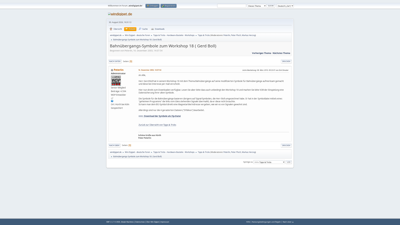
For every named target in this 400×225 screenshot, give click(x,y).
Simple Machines (127, 222)
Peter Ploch (236, 35)
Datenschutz (140, 222)
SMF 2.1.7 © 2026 (113, 222)
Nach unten (114, 61)
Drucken (286, 61)
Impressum (164, 222)
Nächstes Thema (281, 53)
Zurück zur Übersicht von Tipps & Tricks (157, 124)
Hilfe (248, 222)
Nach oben (114, 145)
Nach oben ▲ (288, 222)
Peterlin (226, 35)
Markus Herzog (248, 35)
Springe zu (247, 162)
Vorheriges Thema (261, 53)
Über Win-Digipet (152, 222)
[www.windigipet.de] (112, 101)
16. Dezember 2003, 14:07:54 (149, 70)
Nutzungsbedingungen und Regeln (266, 222)
